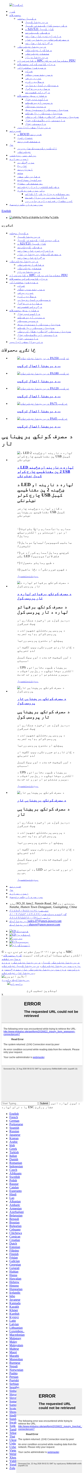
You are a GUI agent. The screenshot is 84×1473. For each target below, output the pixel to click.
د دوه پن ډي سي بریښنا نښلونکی (41, 964)
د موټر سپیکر (35, 106)
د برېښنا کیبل (36, 22)
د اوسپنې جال (35, 123)
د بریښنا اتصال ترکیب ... (39, 366)
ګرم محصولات (12, 955)
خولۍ (29, 71)
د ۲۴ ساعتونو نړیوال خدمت (46, 197)
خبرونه (15, 130)
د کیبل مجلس (26, 18)
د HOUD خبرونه (29, 134)
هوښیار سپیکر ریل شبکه (44, 113)
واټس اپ (16, 983)
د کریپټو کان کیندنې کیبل (46, 25)
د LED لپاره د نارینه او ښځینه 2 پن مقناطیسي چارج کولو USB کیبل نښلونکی (45, 471)
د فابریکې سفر (28, 176)
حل (11, 144)
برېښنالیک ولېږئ (16, 979)
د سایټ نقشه (11, 958)
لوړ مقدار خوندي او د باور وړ (49, 200)
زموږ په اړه (19, 158)
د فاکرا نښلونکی (38, 50)
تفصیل (22, 576)
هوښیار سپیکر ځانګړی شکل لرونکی (52, 116)
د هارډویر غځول (37, 88)
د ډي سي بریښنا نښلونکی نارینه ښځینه (35, 969)
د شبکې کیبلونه (37, 32)
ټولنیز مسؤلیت (29, 179)
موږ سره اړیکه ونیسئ (26, 204)
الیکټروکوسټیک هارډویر (37, 148)
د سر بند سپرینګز (39, 74)
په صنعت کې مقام (30, 183)
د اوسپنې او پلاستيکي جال (45, 120)
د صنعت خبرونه (28, 141)
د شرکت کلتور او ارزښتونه (38, 186)
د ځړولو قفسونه (37, 92)
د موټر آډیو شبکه (39, 102)
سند (20, 172)
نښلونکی (24, 151)
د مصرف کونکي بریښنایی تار (47, 39)
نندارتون (25, 137)
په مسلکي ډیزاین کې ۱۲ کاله (47, 193)
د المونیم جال (36, 99)
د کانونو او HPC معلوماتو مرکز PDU (46, 60)
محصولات (15, 15)
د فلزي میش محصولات (32, 95)
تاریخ (22, 165)
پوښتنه (33, 576)
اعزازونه (25, 169)
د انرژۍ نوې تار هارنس (43, 36)
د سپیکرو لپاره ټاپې (42, 85)
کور (12, 11)
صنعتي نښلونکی (37, 53)
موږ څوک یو (25, 162)
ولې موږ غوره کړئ (31, 190)
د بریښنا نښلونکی (31, 46)
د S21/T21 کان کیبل (39, 29)
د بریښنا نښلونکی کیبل (61, 962)
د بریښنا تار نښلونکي (18, 971)
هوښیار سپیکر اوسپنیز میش (46, 109)
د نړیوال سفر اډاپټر (34, 127)
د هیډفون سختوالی (31, 67)
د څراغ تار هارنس (39, 43)
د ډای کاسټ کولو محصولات (36, 64)
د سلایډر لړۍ (34, 81)
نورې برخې (33, 78)
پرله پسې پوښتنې (22, 155)
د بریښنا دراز (36, 57)
